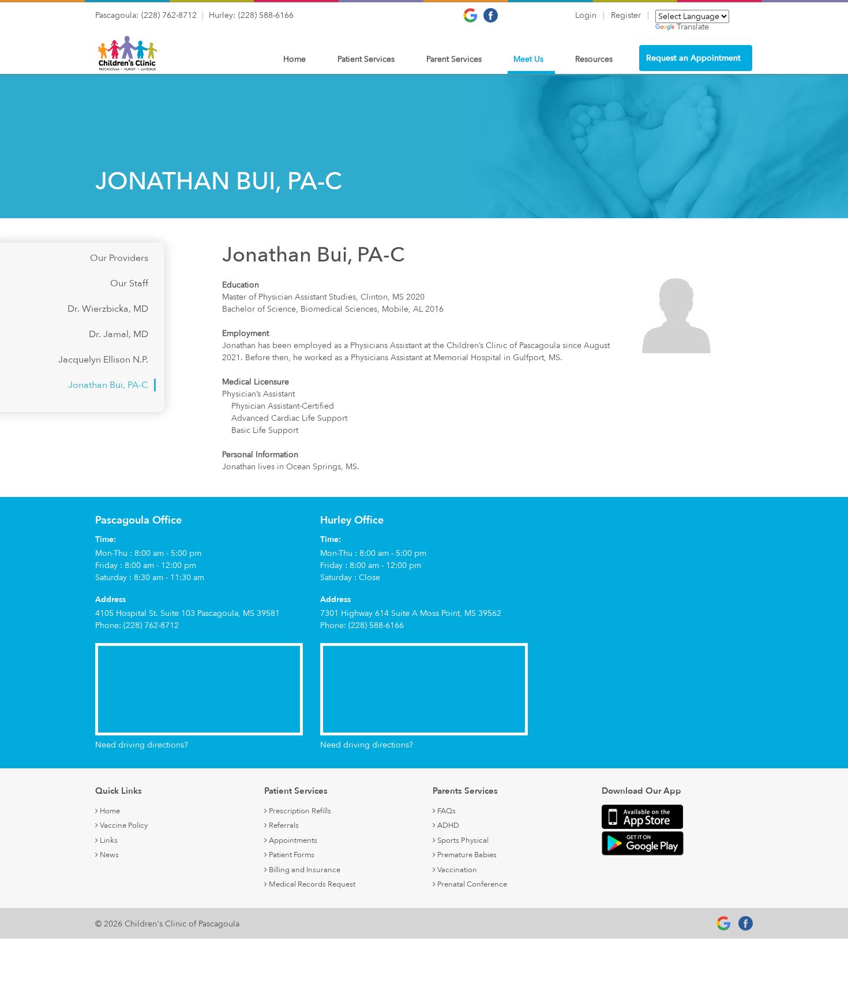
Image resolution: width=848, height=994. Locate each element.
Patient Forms (290, 855)
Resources (594, 59)
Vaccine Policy (123, 825)
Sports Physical (462, 840)
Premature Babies (466, 855)
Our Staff (129, 283)
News (108, 855)
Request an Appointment (693, 58)
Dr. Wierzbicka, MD (107, 308)
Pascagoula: (116, 16)
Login (585, 16)
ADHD (447, 825)
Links (108, 840)
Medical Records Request (311, 884)
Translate (693, 27)
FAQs (446, 811)
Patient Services (366, 59)
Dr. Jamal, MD (118, 334)
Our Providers (119, 258)
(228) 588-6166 (266, 15)
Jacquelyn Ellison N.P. (103, 359)
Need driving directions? (141, 744)
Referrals (283, 825)
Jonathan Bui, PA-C (108, 385)
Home (294, 59)
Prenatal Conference (471, 884)
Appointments (292, 840)
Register (626, 16)
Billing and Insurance (303, 870)
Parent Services (454, 59)
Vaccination (456, 870)
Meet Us (528, 59)
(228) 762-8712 (169, 15)
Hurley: (222, 16)
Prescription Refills (299, 811)
